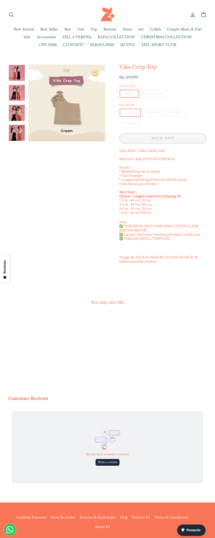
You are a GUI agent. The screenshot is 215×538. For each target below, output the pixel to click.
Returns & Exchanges (98, 517)
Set (141, 29)
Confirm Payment (31, 517)
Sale (27, 37)
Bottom (110, 29)
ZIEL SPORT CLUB (158, 45)
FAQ (123, 517)
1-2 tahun (130, 112)
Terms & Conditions (171, 517)
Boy (67, 29)
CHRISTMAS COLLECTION (166, 37)
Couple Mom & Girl (184, 29)
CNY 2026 (48, 45)
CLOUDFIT (73, 45)
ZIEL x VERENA (76, 37)
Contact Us (141, 517)
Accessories (46, 37)
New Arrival (23, 29)
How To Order (63, 517)
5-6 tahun (175, 112)
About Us (102, 527)
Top (93, 29)
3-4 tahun (152, 112)
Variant (127, 86)
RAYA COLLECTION (116, 37)
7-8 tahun (130, 123)
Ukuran (127, 105)
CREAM (129, 93)
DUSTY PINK (153, 93)
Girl (80, 29)
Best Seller (49, 29)
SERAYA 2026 (102, 45)
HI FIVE (127, 45)
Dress (127, 29)
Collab (155, 29)
